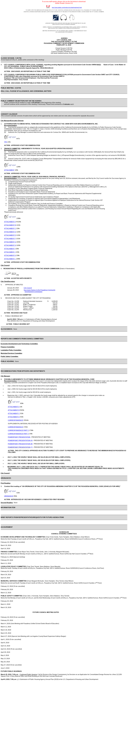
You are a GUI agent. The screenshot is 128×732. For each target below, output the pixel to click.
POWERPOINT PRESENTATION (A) (20, 440)
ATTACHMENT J (10, 252)
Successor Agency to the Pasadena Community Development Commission (39, 291)
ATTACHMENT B (10, 225)
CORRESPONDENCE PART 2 (18, 430)
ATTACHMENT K (10, 255)
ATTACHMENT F (10, 238)
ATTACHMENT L (10, 259)
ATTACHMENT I (9, 249)
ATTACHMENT (9, 170)
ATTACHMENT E (10, 235)
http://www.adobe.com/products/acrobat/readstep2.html (67, 7)
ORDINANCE (8, 496)
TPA (5, 142)
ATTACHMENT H (10, 245)
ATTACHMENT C (10, 228)
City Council (28, 288)
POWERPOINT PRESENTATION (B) (20, 444)
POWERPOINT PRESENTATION (19, 437)
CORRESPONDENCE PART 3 (18, 434)
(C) (31, 447)
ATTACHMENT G (10, 242)
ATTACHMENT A (10, 222)
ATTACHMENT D (10, 232)
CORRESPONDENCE (15, 420)
